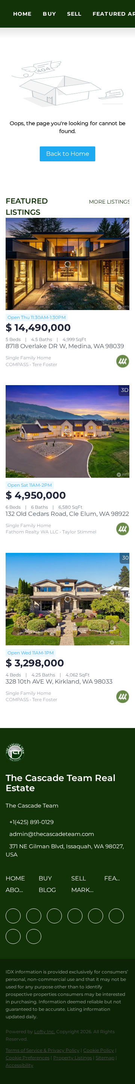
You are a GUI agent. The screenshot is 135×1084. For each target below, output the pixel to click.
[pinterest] (13, 936)
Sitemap (105, 1057)
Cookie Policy (98, 1050)
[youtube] (116, 915)
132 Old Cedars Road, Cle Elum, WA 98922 (67, 513)
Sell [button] (74, 13)
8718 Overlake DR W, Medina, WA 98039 (65, 346)
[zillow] (75, 915)
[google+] (33, 936)
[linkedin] (33, 915)
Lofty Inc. (44, 1031)
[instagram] (95, 915)
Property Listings (72, 1057)
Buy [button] (49, 13)
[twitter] (54, 915)
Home (22, 13)
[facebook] (13, 915)
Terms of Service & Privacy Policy (43, 1050)
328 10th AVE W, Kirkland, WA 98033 (59, 681)
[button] (17, 881)
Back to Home (67, 153)
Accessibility (19, 1065)
